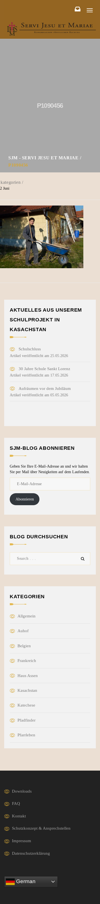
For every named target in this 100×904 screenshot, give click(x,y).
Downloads (22, 791)
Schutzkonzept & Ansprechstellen (41, 828)
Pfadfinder (27, 720)
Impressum (21, 841)
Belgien (24, 646)
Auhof (23, 631)
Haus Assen (28, 675)
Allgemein (27, 616)
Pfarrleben (26, 735)
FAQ (16, 803)
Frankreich (27, 660)
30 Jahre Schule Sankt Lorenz (44, 369)
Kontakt (19, 816)
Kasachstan (27, 690)
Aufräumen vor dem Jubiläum (45, 388)
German (25, 881)
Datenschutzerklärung (31, 853)
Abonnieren (25, 499)
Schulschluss (30, 349)
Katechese (26, 705)
